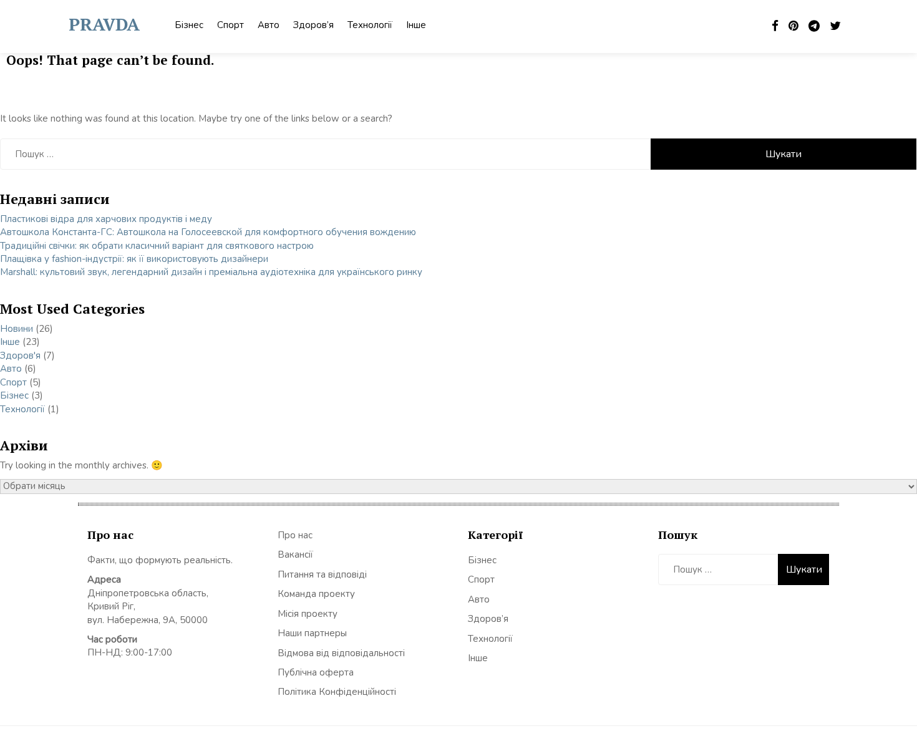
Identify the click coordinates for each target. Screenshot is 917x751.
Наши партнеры (312, 633)
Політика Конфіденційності (337, 692)
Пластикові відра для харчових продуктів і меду (106, 219)
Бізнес (189, 25)
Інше (416, 25)
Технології (369, 25)
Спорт (230, 25)
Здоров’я (313, 25)
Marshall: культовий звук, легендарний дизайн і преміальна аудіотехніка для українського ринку (211, 272)
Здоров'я (20, 355)
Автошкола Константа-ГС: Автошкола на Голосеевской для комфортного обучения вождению (208, 232)
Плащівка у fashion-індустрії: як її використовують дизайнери (134, 259)
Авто (268, 25)
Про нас (295, 535)
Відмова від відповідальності (341, 653)
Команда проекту (316, 594)
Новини (16, 328)
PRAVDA (104, 24)
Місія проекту (307, 614)
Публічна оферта (316, 672)
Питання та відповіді (322, 574)
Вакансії (295, 554)
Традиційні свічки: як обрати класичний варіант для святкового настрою (157, 246)
